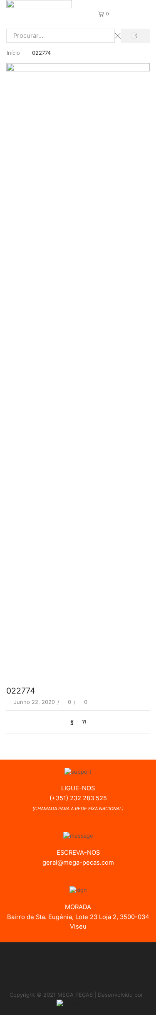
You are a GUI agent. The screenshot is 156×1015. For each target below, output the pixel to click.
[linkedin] (82, 721)
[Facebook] (74, 721)
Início (13, 52)
